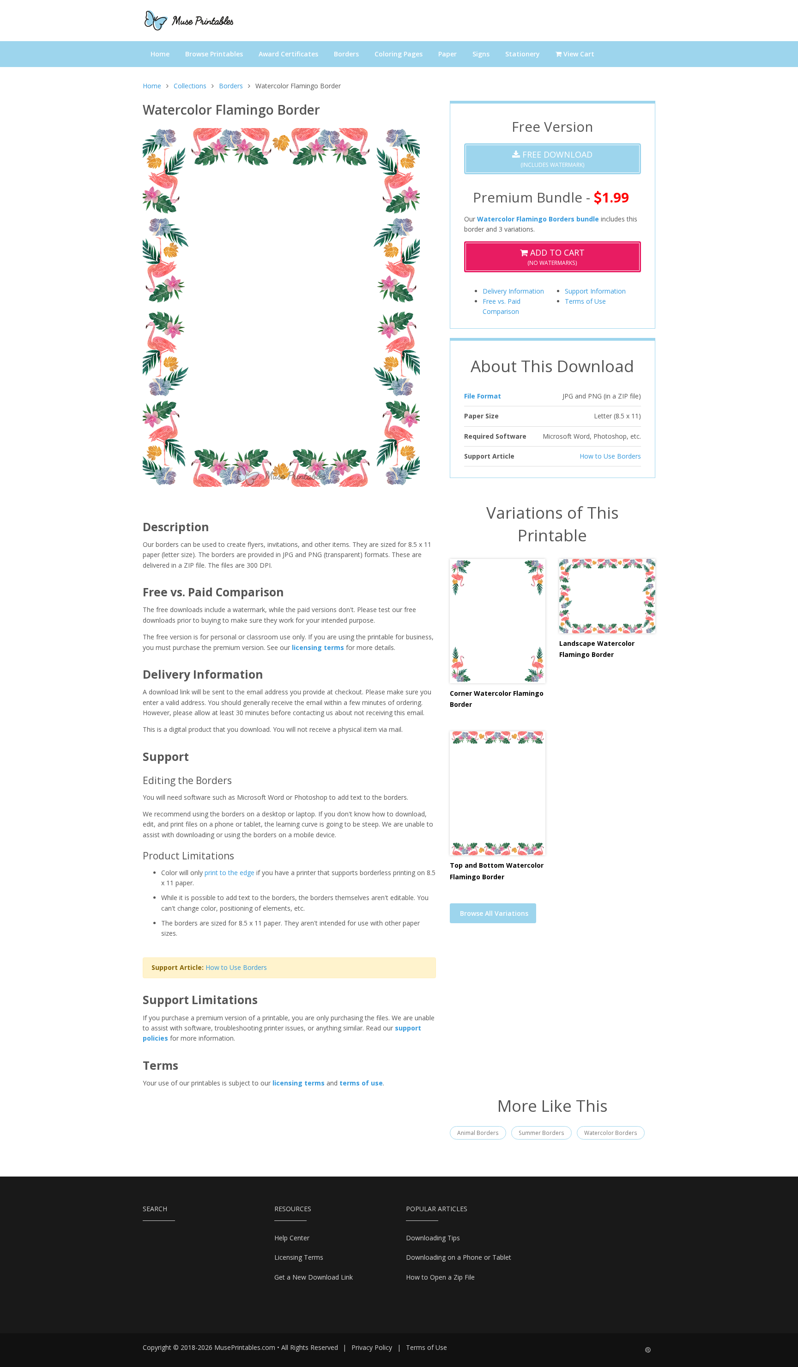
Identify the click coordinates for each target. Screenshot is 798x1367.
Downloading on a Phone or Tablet (458, 1257)
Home (160, 53)
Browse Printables (214, 53)
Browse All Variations (494, 913)
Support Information (595, 291)
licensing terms (318, 647)
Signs (481, 53)
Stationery (522, 53)
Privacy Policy (371, 1347)
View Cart (578, 53)
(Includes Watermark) (556, 159)
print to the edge (229, 872)
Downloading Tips (433, 1237)
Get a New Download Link (313, 1277)
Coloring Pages (399, 53)
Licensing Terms (298, 1257)
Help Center (291, 1237)
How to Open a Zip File (440, 1277)
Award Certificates (288, 53)
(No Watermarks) (556, 257)
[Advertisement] (552, 1015)
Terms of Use (585, 301)
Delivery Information (513, 291)
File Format (482, 396)
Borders (346, 53)
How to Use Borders (236, 967)
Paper (447, 53)
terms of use (361, 1083)
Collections (190, 85)
